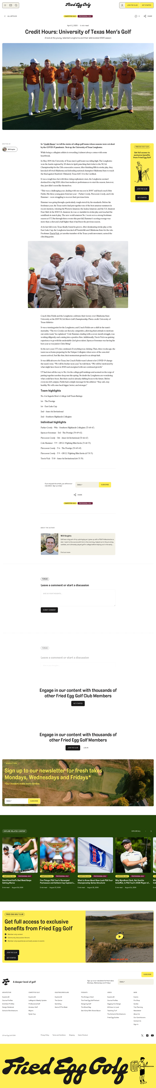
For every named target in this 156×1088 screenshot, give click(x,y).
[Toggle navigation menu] (5, 5)
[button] (148, 16)
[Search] (16, 5)
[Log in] (122, 5)
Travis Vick (54, 234)
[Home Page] (78, 5)
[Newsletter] (10, 5)
